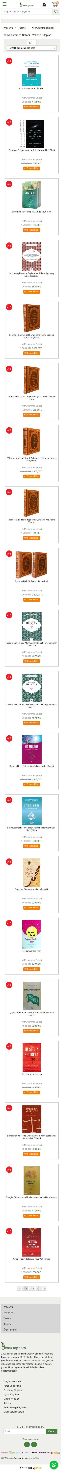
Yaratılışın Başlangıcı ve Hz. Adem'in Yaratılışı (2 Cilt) (32, 150)
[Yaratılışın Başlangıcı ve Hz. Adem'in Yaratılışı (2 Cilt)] (31, 120)
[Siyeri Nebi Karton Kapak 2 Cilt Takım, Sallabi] (31, 182)
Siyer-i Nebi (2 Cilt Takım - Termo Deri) (32, 581)
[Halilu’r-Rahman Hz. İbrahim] (31, 59)
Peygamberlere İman (31, 951)
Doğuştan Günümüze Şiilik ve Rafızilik (31, 889)
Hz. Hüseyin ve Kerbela (32, 1074)
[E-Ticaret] (34, 1467)
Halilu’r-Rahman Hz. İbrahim (31, 88)
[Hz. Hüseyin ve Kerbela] (32, 1045)
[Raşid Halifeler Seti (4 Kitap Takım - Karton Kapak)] (32, 737)
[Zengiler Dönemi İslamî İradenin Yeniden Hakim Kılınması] (32, 1168)
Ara (56, 12)
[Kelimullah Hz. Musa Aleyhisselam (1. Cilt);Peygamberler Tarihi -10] (32, 613)
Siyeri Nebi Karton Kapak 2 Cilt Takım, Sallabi (31, 212)
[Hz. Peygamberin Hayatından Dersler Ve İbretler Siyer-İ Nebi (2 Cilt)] (32, 798)
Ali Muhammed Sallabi (32, 98)
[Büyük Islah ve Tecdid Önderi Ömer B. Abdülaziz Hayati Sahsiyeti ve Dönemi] (32, 1106)
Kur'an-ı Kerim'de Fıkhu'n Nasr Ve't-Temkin (31, 1259)
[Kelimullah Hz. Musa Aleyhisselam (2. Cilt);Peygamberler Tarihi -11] (31, 675)
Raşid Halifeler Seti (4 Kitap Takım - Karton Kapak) (32, 766)
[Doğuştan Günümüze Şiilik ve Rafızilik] (31, 860)
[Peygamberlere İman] (31, 921)
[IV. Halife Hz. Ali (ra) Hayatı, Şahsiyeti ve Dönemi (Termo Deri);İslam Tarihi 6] (31, 428)
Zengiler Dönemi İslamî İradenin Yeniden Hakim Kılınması (31, 1197)
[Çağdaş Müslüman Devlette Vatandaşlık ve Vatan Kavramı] (32, 983)
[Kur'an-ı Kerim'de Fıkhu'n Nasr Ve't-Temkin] (31, 1229)
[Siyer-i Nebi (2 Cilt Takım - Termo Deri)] (31, 552)
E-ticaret (24, 1467)
